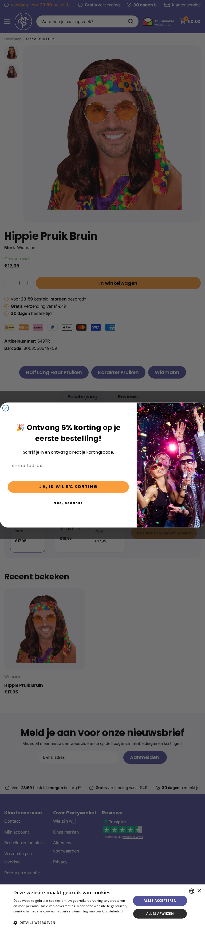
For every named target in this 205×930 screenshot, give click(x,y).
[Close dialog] (6, 408)
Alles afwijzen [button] (160, 913)
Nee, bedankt (68, 503)
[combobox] (191, 891)
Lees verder (22, 916)
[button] (70, 922)
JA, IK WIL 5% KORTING (68, 487)
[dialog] (102, 907)
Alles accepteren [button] (160, 900)
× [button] (199, 891)
